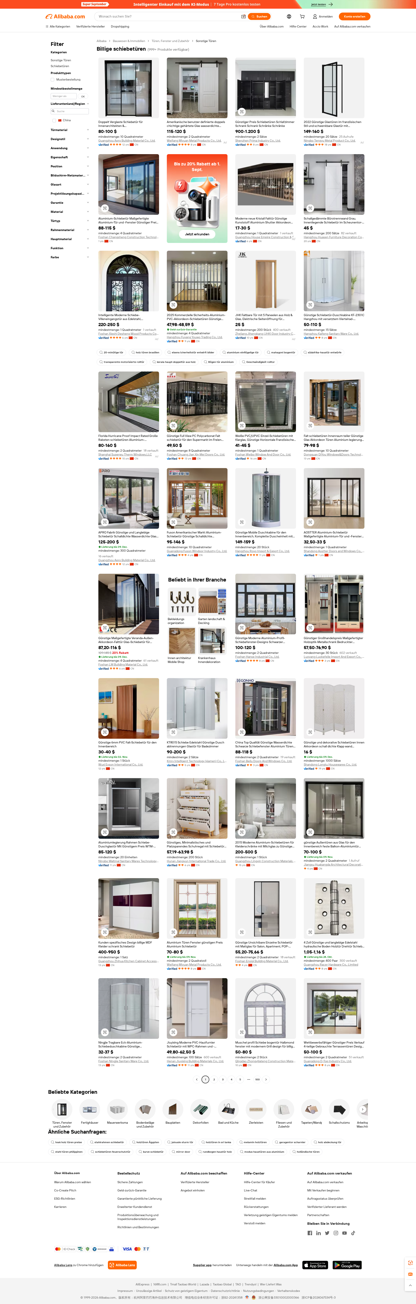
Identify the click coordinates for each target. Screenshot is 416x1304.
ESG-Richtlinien (64, 1198)
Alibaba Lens (63, 1265)
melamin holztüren (255, 1142)
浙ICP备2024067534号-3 (319, 1297)
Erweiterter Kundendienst (134, 1207)
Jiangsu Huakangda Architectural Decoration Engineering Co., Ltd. (334, 864)
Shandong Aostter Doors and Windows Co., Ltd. (334, 551)
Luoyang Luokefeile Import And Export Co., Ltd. (334, 656)
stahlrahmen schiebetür (109, 1142)
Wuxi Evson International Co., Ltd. (120, 764)
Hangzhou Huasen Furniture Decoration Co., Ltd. (334, 237)
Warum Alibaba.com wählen (72, 1182)
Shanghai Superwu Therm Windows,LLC (125, 454)
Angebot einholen (193, 1190)
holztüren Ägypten (147, 1142)
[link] (410, 1262)
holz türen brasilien (147, 352)
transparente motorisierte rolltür (124, 362)
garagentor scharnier (292, 1142)
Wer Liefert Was (271, 1284)
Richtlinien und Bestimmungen (138, 1227)
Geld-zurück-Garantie (131, 1190)
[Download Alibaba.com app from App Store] (315, 1265)
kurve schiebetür (153, 1151)
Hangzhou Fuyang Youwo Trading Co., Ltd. (195, 337)
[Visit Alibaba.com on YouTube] (344, 1233)
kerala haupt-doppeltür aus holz (176, 362)
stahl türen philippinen (69, 1151)
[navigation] (69, 560)
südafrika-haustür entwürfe (324, 352)
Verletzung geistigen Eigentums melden (271, 1215)
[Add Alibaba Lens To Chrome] (122, 1265)
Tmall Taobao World (183, 1284)
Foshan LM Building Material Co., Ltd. (123, 664)
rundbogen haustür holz (217, 1151)
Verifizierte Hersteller (195, 1182)
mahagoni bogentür (283, 352)
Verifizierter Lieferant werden (327, 1207)
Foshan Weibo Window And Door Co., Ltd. (263, 454)
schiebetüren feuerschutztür (112, 1151)
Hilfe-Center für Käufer (259, 1182)
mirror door (183, 1151)
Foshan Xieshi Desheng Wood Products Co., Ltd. (128, 333)
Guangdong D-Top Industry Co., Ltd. (328, 1061)
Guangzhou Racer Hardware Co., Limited (331, 964)
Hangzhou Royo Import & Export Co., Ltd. (262, 551)
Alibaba (101, 41)
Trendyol (250, 1284)
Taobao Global (222, 1284)
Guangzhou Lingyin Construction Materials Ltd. (265, 861)
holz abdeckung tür (329, 1142)
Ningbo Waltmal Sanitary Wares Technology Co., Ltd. (128, 861)
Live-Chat (250, 1190)
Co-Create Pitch (65, 1190)
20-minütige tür (113, 352)
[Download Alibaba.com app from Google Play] (347, 1265)
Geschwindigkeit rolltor (260, 362)
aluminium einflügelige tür (243, 352)
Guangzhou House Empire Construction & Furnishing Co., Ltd (265, 237)
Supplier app (202, 1265)
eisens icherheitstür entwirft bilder (193, 352)
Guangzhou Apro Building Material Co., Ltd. (126, 140)
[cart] (303, 17)
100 (257, 1079)
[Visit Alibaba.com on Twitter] (327, 1233)
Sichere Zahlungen (130, 1182)
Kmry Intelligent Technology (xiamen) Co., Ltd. (197, 761)
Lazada (204, 1284)
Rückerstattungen (256, 1207)
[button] (243, 16)
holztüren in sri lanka (218, 1142)
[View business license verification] (247, 1297)
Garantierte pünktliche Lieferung (139, 1198)
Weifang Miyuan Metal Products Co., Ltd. (194, 140)
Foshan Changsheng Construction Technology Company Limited (128, 237)
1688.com (159, 1284)
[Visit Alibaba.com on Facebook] (309, 1233)
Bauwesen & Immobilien (129, 41)
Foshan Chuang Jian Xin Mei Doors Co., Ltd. (196, 454)
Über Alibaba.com (67, 1173)
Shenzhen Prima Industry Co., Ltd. (258, 140)
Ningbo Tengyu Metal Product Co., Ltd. (330, 140)
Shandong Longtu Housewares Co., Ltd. (330, 764)
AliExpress (143, 1284)
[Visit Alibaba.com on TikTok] (353, 1233)
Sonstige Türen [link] (206, 41)
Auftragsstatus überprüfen (325, 1198)
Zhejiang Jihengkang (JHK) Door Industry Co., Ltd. (265, 333)
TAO (238, 1284)
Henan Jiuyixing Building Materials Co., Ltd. (195, 1061)
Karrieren (60, 1207)
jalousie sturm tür (182, 1142)
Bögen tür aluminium (221, 362)
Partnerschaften (318, 1215)
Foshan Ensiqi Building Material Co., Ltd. (261, 961)
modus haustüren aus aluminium (264, 1151)
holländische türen (308, 1151)
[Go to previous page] (197, 1079)
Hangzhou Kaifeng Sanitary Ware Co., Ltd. (331, 333)
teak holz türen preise (68, 1142)
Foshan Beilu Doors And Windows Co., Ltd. (263, 761)
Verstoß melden (254, 1223)
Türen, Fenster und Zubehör (170, 41)
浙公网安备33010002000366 (278, 1297)
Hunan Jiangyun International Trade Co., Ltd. (196, 861)
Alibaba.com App (286, 1265)
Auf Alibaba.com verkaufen (325, 1182)
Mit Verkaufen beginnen (323, 1190)
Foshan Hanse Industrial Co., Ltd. (257, 656)
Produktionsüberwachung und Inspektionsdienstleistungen (137, 1217)
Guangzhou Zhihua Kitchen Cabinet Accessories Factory (128, 961)
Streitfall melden (255, 1198)
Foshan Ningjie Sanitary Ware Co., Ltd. (123, 1061)
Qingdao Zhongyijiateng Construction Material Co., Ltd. (265, 1061)
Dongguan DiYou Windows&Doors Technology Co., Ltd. (334, 454)
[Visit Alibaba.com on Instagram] (335, 1233)
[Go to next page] (266, 1079)
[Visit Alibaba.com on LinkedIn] (318, 1233)
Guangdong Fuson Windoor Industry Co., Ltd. (197, 551)
